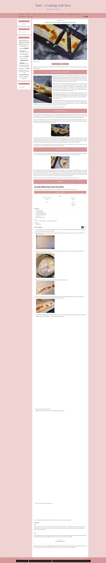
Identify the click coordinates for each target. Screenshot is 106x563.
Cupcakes (21, 48)
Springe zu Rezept (56, 63)
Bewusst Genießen (60, 14)
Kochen (34, 14)
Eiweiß (22, 51)
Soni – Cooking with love (53, 5)
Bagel (20, 44)
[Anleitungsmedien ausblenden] (85, 227)
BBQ (45, 14)
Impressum (30, 16)
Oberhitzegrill (21, 68)
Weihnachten (24, 78)
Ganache (21, 53)
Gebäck (27, 53)
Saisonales (50, 14)
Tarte (20, 76)
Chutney (22, 46)
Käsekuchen (24, 65)
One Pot (24, 68)
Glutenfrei (21, 54)
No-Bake (27, 66)
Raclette (24, 70)
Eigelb (26, 48)
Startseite (21, 14)
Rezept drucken (65, 63)
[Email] (87, 16)
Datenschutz (22, 16)
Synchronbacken (24, 74)
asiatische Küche (22, 40)
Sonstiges (78, 14)
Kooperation (70, 14)
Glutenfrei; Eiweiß (25, 54)
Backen (40, 14)
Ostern (28, 68)
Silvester (28, 71)
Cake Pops (28, 44)
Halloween (20, 56)
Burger (24, 44)
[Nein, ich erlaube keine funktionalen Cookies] (104, 560)
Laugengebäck (21, 66)
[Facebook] (85, 16)
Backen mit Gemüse (24, 42)
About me (28, 14)
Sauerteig (19, 71)
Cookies (26, 46)
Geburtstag (24, 53)
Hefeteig (23, 56)
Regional (27, 70)
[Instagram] (83, 16)
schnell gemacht (24, 71)
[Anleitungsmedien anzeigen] (82, 227)
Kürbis (28, 65)
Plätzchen (21, 70)
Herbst (27, 56)
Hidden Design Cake (24, 58)
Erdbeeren (27, 51)
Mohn (25, 66)
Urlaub (25, 76)
